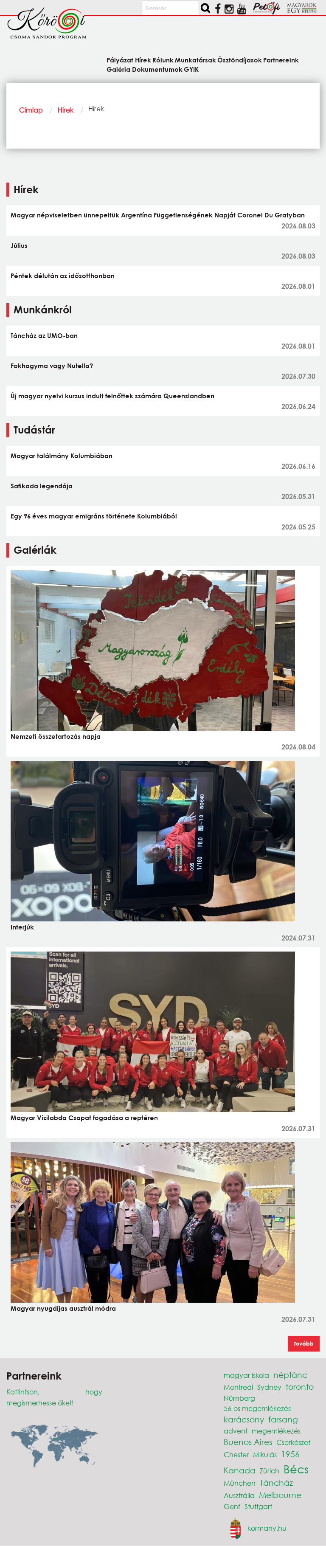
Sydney (269, 1387)
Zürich (269, 1470)
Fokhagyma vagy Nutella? (52, 365)
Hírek (65, 109)
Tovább (304, 1343)
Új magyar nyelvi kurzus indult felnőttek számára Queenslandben (112, 396)
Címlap (31, 109)
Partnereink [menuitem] (281, 59)
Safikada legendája (42, 486)
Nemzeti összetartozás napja (56, 736)
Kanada (240, 1470)
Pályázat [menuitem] (120, 59)
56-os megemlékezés (257, 1408)
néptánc (290, 1375)
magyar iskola (246, 1375)
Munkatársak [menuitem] (195, 59)
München (240, 1482)
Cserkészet (293, 1442)
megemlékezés (276, 1430)
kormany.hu (267, 1527)
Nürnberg (239, 1398)
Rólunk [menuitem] (163, 59)
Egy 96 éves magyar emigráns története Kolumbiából (94, 516)
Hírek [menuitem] (143, 59)
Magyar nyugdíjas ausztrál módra (63, 1308)
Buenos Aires (248, 1442)
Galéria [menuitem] (118, 68)
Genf (232, 1506)
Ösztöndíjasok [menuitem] (239, 59)
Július (19, 245)
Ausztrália (239, 1495)
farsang (283, 1419)
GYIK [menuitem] (191, 68)
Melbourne (280, 1495)
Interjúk (22, 927)
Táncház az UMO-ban (44, 335)
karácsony (244, 1419)
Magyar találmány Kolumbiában (61, 455)
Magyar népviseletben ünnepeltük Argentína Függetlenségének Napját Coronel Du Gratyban (158, 215)
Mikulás (265, 1454)
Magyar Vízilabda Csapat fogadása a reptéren (84, 1117)
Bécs (296, 1469)
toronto (300, 1386)
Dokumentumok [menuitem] (157, 68)
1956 (290, 1454)
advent (235, 1430)
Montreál (238, 1387)
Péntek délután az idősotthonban (63, 275)
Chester (236, 1454)
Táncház (276, 1482)
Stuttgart (258, 1506)
